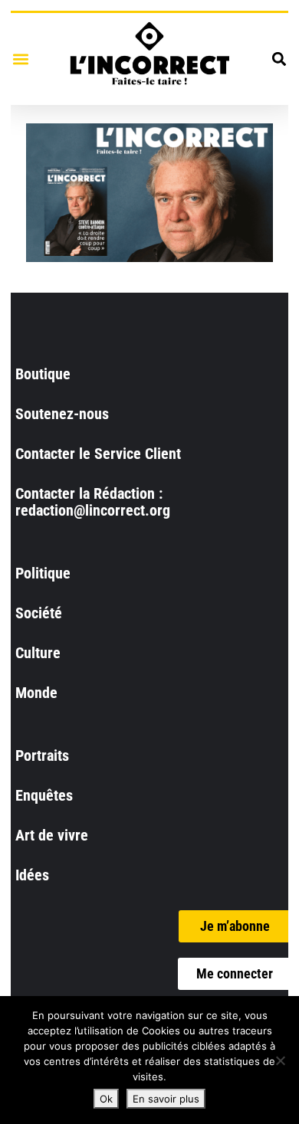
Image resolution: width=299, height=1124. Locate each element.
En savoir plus (166, 1099)
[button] (20, 58)
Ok (106, 1099)
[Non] (280, 1060)
